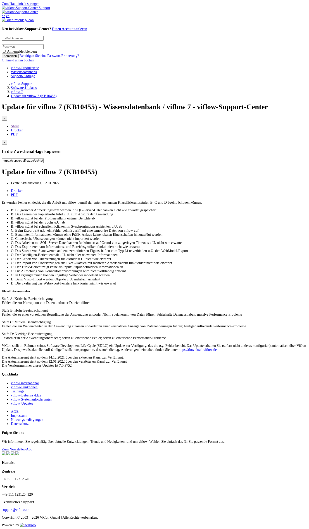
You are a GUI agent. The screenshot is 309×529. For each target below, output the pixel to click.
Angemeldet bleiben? (22, 51)
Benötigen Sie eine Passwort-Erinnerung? (49, 56)
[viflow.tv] (17, 454)
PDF (14, 134)
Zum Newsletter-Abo (17, 449)
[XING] (8, 454)
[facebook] (4, 454)
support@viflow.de (15, 510)
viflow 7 (17, 92)
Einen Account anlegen (69, 29)
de (3, 16)
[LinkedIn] (13, 454)
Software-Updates (24, 88)
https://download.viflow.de (198, 350)
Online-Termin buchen (18, 60)
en (8, 16)
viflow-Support (22, 84)
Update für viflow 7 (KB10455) (34, 96)
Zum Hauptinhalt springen (20, 4)
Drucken (17, 130)
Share (15, 126)
